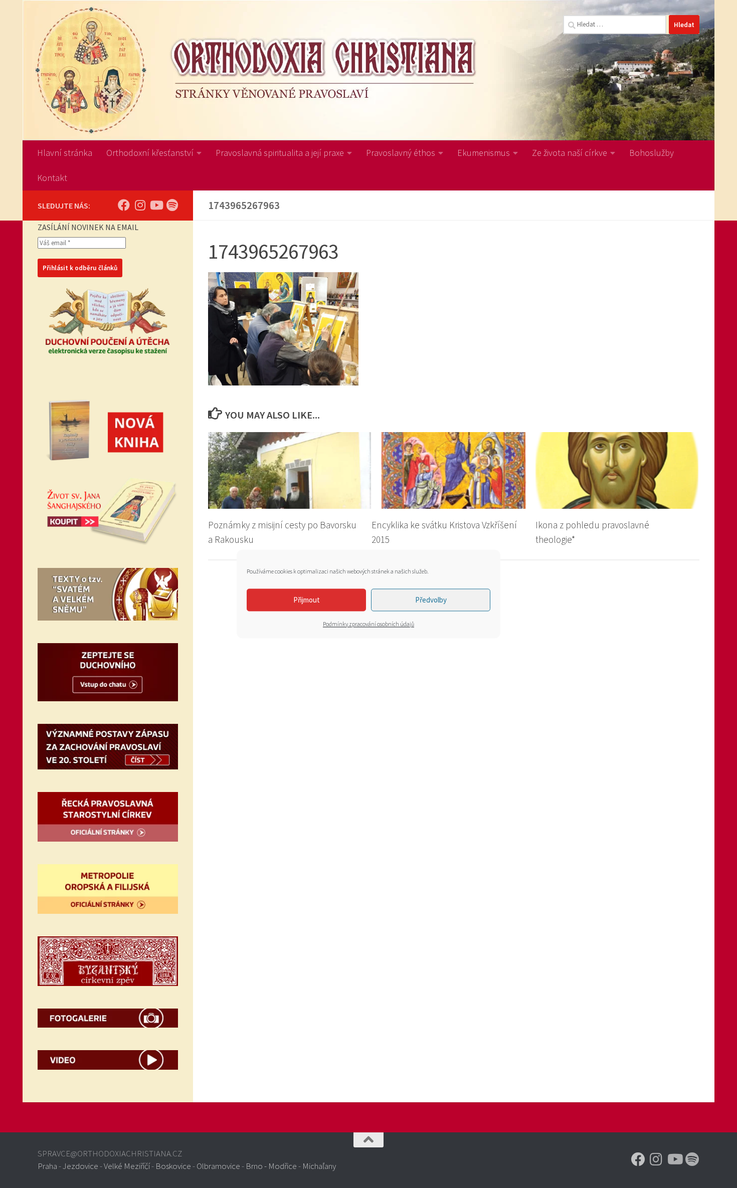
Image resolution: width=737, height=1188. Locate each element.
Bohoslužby (651, 152)
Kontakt (52, 177)
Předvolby (431, 600)
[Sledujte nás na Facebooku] (124, 205)
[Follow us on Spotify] (172, 205)
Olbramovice (218, 1165)
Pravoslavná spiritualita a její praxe (280, 152)
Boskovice (173, 1165)
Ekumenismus (483, 152)
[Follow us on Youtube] (156, 205)
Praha (47, 1165)
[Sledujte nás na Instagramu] (140, 205)
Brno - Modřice (271, 1165)
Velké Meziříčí (127, 1165)
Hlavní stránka (64, 152)
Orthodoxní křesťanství (150, 152)
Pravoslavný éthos (400, 152)
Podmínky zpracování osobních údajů (368, 624)
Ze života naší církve (569, 152)
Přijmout (306, 600)
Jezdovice (80, 1165)
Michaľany (319, 1165)
